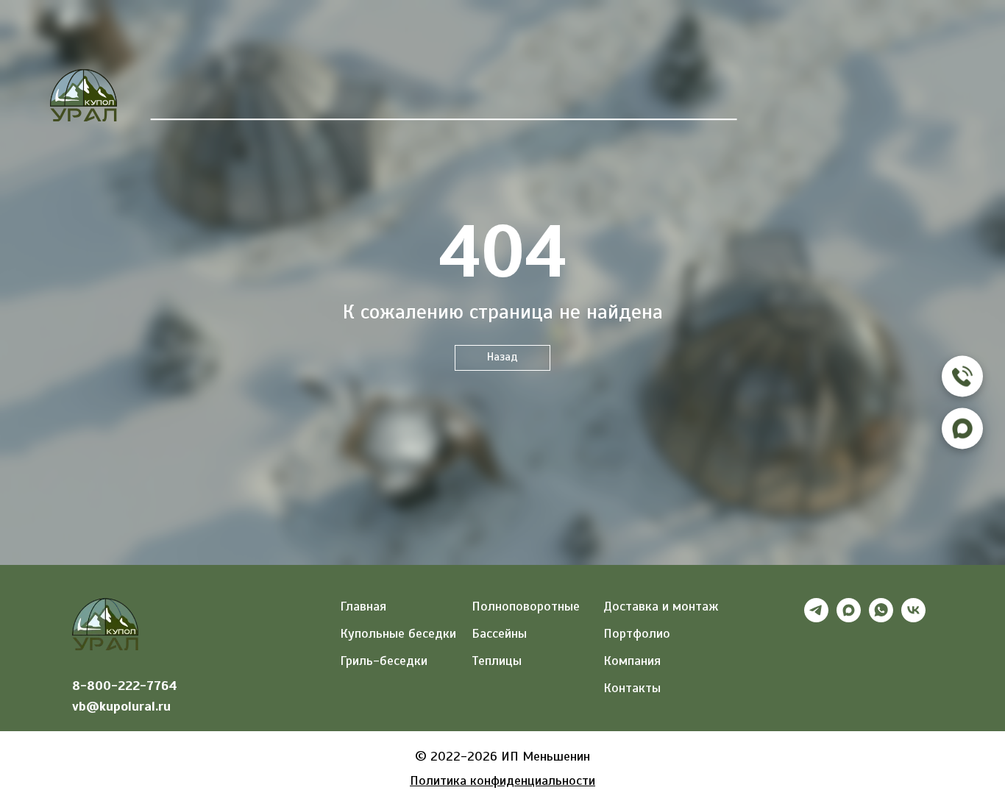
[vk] (913, 618)
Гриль (250, 103)
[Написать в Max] (962, 428)
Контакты (704, 103)
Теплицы (329, 103)
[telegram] (816, 618)
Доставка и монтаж (661, 606)
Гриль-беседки (383, 660)
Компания (610, 103)
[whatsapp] (881, 618)
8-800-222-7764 (124, 685)
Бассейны (414, 103)
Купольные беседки (398, 633)
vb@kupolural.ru (121, 706)
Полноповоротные (526, 606)
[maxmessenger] (849, 618)
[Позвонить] (962, 375)
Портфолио (513, 103)
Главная (178, 103)
